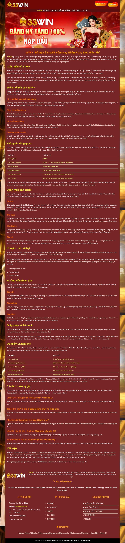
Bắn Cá (46, 10)
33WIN (39, 10)
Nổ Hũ (68, 10)
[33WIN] (18, 4)
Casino (54, 10)
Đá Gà (61, 10)
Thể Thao (76, 10)
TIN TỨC (85, 10)
